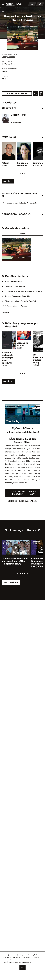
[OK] (22, 967)
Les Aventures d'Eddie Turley (38, 359)
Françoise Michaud (22, 164)
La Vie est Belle (8, 64)
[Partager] (35, 93)
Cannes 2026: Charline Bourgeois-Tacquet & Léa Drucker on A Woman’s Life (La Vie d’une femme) (17, 562)
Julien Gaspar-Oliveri (25, 440)
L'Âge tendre (16, 438)
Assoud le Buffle (22, 344)
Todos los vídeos (10, 582)
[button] (28, 241)
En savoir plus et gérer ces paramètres (16, 962)
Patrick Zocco (5, 164)
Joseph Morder (8, 56)
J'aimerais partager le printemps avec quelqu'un (7, 357)
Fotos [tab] (22, 234)
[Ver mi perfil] (40, 4)
